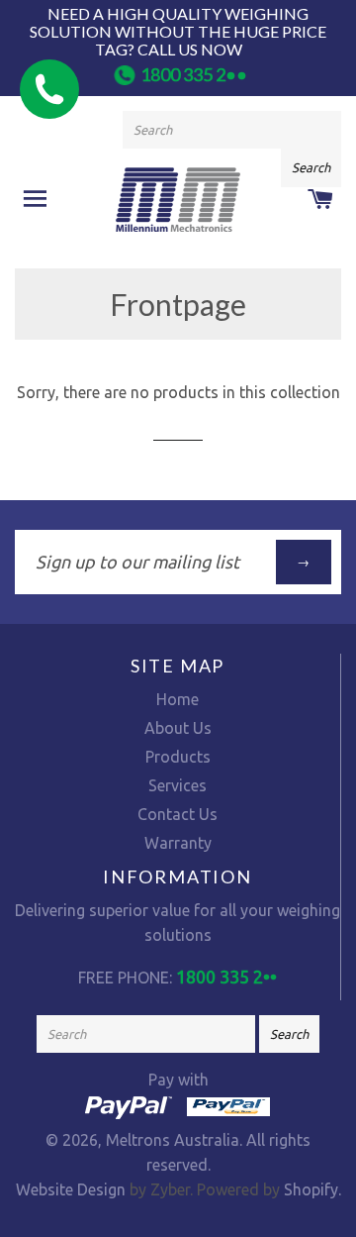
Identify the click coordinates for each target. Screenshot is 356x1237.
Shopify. (310, 1189)
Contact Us (177, 814)
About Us (178, 728)
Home (177, 699)
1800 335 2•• (193, 74)
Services (177, 785)
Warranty (178, 843)
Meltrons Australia (172, 1140)
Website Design (71, 1189)
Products (178, 757)
